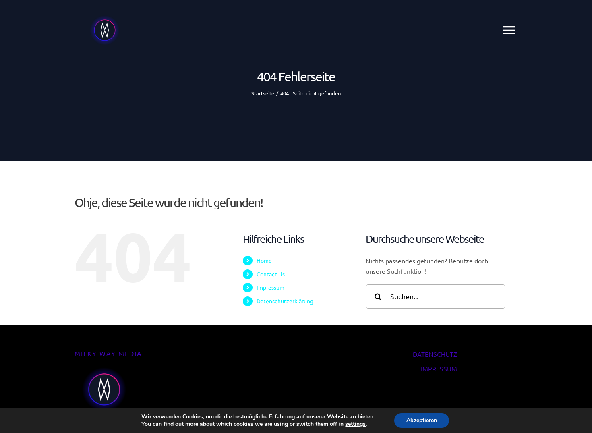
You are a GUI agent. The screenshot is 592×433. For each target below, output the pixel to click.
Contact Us (271, 274)
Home (264, 260)
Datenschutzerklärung (285, 301)
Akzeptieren (421, 420)
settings (355, 424)
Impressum (270, 287)
